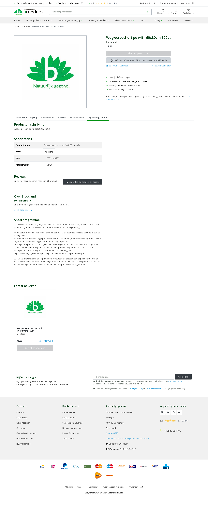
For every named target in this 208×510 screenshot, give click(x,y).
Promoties (173, 20)
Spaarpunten (68, 438)
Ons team (20, 428)
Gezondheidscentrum (169, 3)
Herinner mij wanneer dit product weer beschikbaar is (138, 60)
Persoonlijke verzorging (71, 20)
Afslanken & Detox (125, 20)
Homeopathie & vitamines (39, 20)
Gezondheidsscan (24, 438)
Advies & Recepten (148, 3)
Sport (144, 20)
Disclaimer (93, 487)
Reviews (62, 117)
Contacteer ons (69, 417)
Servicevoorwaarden (153, 388)
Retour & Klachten (70, 433)
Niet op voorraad (138, 53)
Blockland (111, 42)
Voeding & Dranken (99, 20)
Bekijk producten (23, 210)
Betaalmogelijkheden (72, 428)
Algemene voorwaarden (74, 487)
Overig (158, 20)
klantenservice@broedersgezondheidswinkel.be (127, 438)
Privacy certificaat (136, 487)
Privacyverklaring (136, 388)
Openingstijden (23, 422)
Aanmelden (183, 376)
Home (17, 20)
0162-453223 (112, 433)
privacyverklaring (175, 381)
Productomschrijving (26, 117)
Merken (189, 20)
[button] (117, 65)
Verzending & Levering (72, 422)
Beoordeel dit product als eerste (82, 182)
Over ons (185, 3)
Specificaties (47, 117)
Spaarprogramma (98, 117)
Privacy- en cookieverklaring (113, 487)
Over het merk (77, 117)
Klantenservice (68, 412)
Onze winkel (21, 417)
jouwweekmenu (23, 443)
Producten (26, 26)
